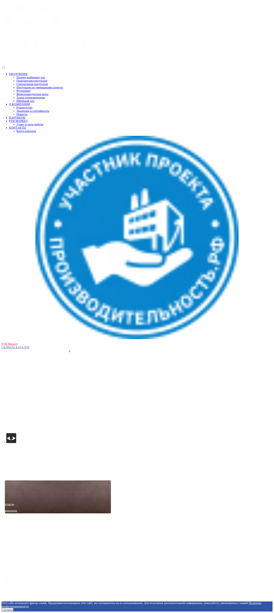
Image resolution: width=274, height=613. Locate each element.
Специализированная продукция (22, 561)
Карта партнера (26, 131)
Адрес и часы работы (29, 124)
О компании (9, 510)
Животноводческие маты (32, 94)
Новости (21, 114)
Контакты (7, 504)
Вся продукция (11, 536)
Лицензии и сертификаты (32, 111)
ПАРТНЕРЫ (17, 117)
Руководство (24, 107)
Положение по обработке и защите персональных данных (137, 596)
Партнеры (7, 523)
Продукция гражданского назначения (25, 542)
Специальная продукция (32, 84)
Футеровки (23, 90)
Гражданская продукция (31, 80)
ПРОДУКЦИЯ (18, 74)
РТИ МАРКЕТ (18, 121)
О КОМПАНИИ (19, 104)
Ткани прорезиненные (30, 97)
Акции (5, 529)
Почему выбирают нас (30, 77)
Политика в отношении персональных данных (137, 599)
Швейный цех (25, 100)
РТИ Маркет (9, 344)
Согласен (7, 609)
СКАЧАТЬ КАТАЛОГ (15, 347)
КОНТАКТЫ (17, 127)
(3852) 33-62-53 (11, 340)
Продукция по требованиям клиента (39, 87)
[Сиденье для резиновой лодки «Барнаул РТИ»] (57, 554)
